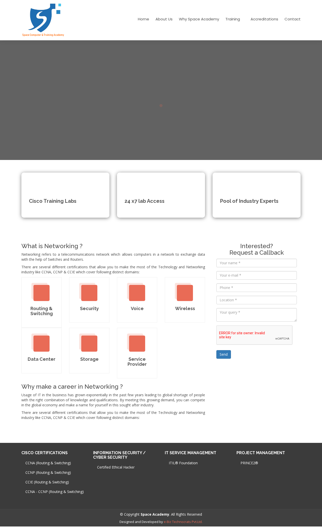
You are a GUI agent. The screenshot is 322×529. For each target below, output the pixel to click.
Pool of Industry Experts (249, 201)
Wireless (185, 308)
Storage (89, 359)
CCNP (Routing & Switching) (48, 472)
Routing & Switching (41, 311)
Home (143, 19)
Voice (137, 308)
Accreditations (264, 19)
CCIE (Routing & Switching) (47, 482)
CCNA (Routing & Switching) (48, 463)
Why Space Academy (199, 19)
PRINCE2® (249, 463)
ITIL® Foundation (183, 463)
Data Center (41, 359)
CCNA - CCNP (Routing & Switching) (54, 491)
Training (232, 19)
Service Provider (137, 361)
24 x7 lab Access (145, 201)
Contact (293, 19)
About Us (164, 19)
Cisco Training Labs (52, 201)
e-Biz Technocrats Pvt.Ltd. (183, 521)
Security (89, 308)
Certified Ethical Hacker (116, 467)
